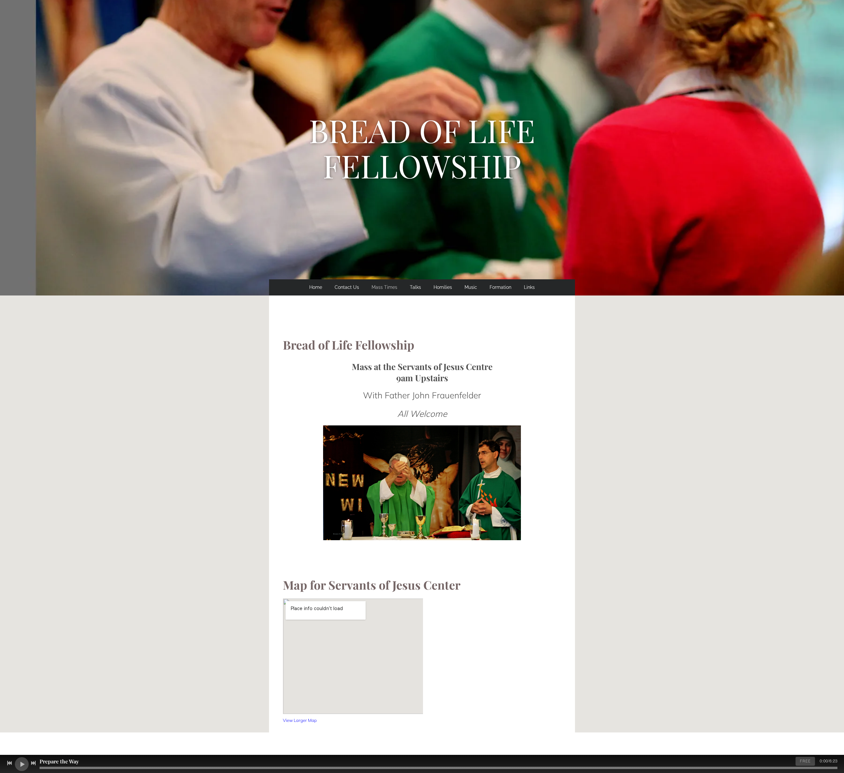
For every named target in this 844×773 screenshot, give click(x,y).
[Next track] (33, 763)
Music (471, 287)
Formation (500, 287)
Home (315, 287)
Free (805, 760)
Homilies (443, 287)
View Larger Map (300, 720)
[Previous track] (10, 763)
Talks (415, 287)
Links (529, 287)
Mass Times (384, 287)
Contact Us (347, 287)
